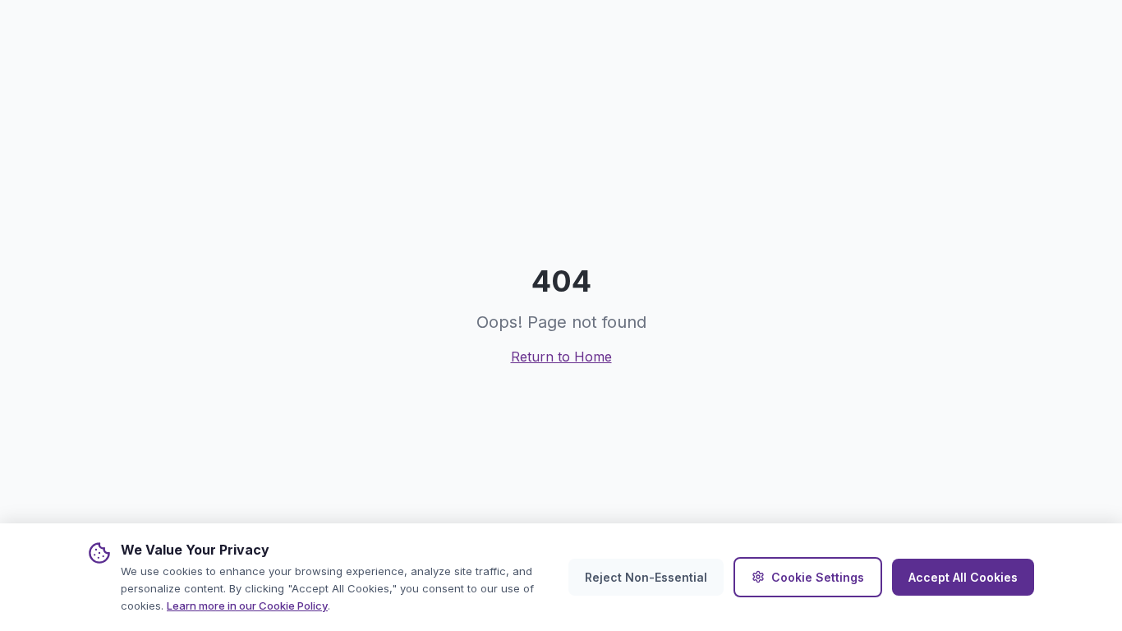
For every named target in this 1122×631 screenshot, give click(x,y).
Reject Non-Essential (646, 577)
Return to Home (561, 356)
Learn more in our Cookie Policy (247, 605)
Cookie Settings (817, 577)
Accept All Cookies (963, 577)
